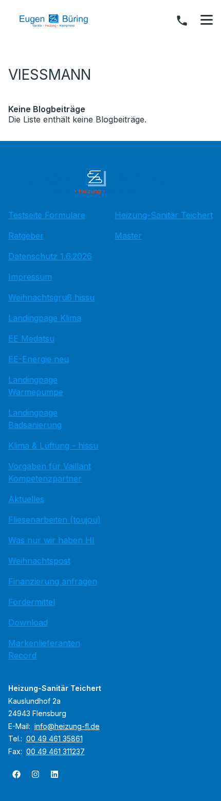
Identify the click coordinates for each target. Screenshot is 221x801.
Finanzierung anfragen (52, 581)
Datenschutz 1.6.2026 (50, 256)
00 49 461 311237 (55, 751)
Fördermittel (31, 602)
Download (28, 622)
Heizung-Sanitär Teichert (164, 215)
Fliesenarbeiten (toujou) (54, 519)
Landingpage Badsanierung (35, 418)
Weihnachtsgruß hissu (51, 297)
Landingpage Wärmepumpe (35, 386)
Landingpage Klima (44, 318)
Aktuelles (26, 499)
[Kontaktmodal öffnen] (182, 20)
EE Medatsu (31, 338)
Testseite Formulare (46, 215)
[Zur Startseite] (61, 20)
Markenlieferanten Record (44, 649)
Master (128, 235)
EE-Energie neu (38, 359)
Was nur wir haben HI (51, 540)
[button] (206, 20)
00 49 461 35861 (54, 738)
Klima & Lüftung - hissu (53, 445)
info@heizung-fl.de (67, 726)
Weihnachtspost (39, 561)
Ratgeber (26, 235)
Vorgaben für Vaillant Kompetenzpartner (49, 472)
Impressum (30, 277)
